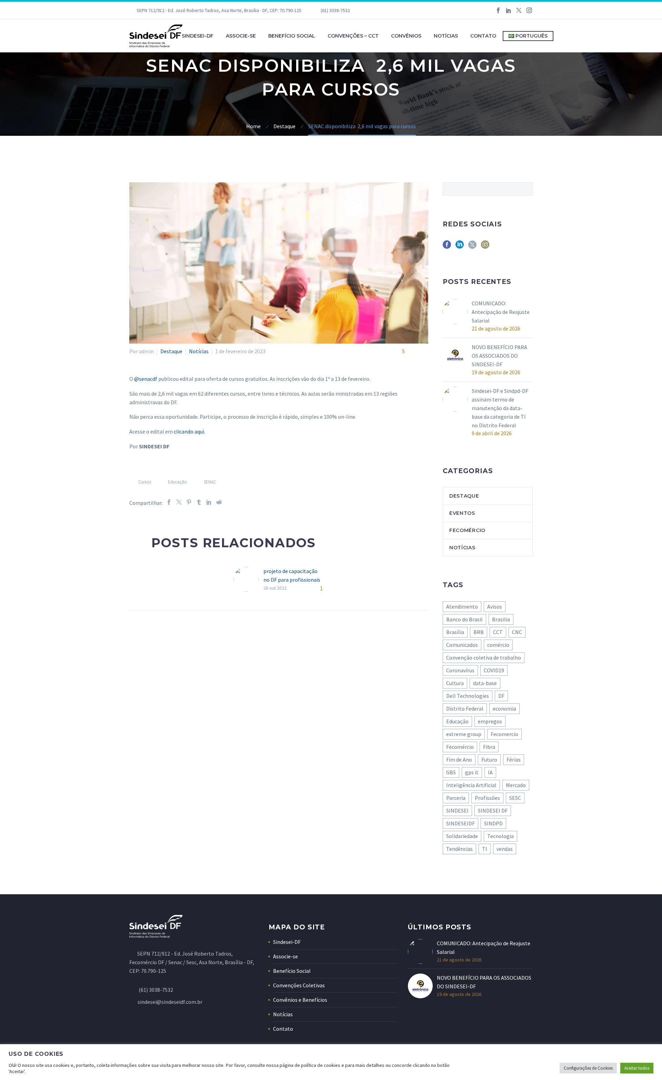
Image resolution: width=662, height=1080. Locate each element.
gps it (472, 772)
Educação (177, 482)
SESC (515, 797)
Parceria (455, 797)
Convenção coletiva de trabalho (483, 657)
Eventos (462, 513)
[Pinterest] (189, 502)
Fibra (489, 746)
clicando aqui (189, 431)
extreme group (463, 734)
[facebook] (447, 247)
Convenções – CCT (353, 36)
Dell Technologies (467, 695)
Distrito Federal (464, 708)
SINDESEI (457, 810)
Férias (513, 759)
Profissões (487, 797)
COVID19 (494, 670)
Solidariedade (462, 836)
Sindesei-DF (197, 36)
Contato (483, 36)
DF (501, 695)
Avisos (494, 606)
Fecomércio (467, 530)
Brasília (455, 632)
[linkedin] (459, 247)
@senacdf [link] (145, 378)
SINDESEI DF (493, 810)
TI (484, 848)
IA (490, 772)
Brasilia (501, 619)
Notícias (446, 36)
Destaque (171, 351)
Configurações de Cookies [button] (588, 1068)
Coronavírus (460, 670)
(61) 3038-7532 (335, 10)
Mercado (516, 785)
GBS (451, 772)
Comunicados (462, 644)
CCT (498, 632)
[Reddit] (219, 502)
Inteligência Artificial (471, 785)
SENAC (210, 482)
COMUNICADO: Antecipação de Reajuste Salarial (501, 312)
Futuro (489, 759)
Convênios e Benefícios (300, 999)
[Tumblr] (199, 502)
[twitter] (472, 247)
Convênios (406, 36)
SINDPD (493, 823)
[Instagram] (529, 10)
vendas (504, 848)
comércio (498, 644)
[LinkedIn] (508, 10)
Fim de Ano (459, 759)
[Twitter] (519, 10)
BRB (478, 632)
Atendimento (462, 606)
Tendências (459, 848)
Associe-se (241, 36)
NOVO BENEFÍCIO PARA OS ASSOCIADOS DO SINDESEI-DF (499, 356)
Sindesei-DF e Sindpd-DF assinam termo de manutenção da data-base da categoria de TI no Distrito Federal (500, 408)
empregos (490, 721)
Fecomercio (504, 734)
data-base (485, 683)
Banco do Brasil (464, 619)
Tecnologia (500, 836)
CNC (517, 632)
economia (504, 708)
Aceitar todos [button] (636, 1068)
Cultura (455, 683)
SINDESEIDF (460, 823)
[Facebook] (498, 10)
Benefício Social (291, 36)
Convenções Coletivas (299, 985)
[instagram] (485, 247)
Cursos (144, 482)
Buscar (525, 188)
